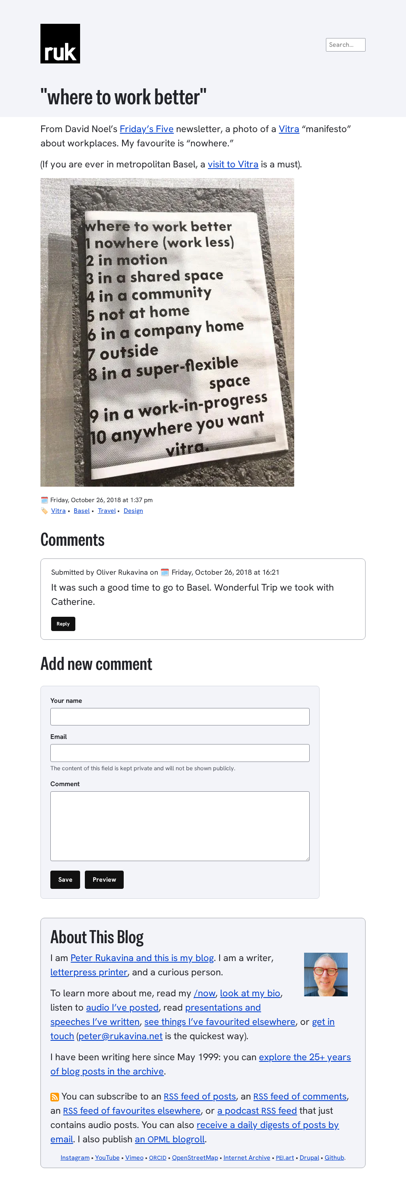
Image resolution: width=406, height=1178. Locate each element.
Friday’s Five (147, 129)
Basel (82, 511)
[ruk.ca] (202, 43)
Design (133, 511)
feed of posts (200, 1096)
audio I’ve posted (122, 1007)
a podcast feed (257, 1110)
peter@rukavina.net (121, 1036)
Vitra (289, 129)
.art (285, 1157)
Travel (107, 511)
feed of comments (300, 1096)
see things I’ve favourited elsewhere (219, 1021)
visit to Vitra (233, 164)
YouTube (107, 1157)
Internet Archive (247, 1157)
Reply (63, 623)
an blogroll (170, 1139)
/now (204, 993)
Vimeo (134, 1157)
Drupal (309, 1157)
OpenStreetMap (195, 1157)
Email (58, 736)
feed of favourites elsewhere (132, 1110)
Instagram (75, 1157)
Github (334, 1157)
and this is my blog (142, 958)
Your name (66, 700)
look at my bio (250, 993)
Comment (65, 783)
